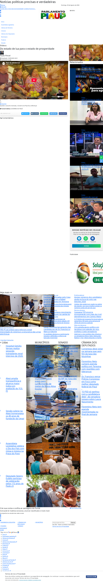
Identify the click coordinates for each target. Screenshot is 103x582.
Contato (4, 567)
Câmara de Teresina (7, 28)
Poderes (3, 40)
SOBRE (2, 530)
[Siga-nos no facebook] (0, 10)
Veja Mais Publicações (7, 340)
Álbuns (4, 558)
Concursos (5, 551)
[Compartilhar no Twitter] (101, 161)
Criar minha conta (76, 508)
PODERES (3, 526)
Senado (3, 43)
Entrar (3, 5)
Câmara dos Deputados (8, 34)
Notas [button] (4, 554)
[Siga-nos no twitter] (0, 16)
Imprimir (3, 104)
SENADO (20, 526)
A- (0, 100)
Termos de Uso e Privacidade (60, 526)
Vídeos (4, 549)
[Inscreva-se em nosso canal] (0, 12)
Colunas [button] (4, 540)
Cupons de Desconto (8, 563)
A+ (0, 102)
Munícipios (4, 37)
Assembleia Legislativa (7, 25)
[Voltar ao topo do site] (100, 349)
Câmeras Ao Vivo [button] (7, 562)
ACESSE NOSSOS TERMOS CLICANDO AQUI (30, 580)
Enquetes (5, 565)
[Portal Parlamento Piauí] (54, 15)
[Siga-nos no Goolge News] (10, 532)
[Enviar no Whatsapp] (101, 157)
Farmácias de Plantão (8, 560)
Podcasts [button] (5, 569)
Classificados (6, 571)
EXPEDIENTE (3, 528)
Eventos (4, 556)
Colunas (3, 31)
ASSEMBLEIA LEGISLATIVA (7, 522)
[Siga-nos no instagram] (0, 14)
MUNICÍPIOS (39, 522)
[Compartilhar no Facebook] (101, 154)
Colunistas (5, 552)
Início (2, 22)
